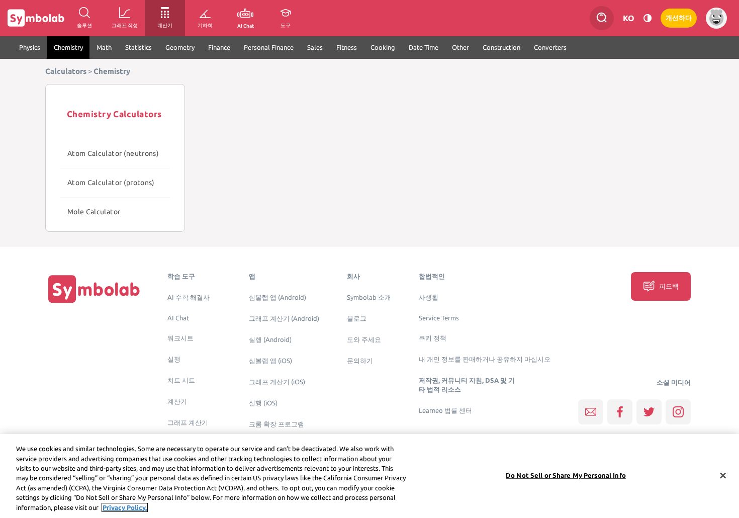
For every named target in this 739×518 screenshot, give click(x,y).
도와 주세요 (364, 339)
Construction (501, 47)
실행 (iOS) (263, 403)
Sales (315, 47)
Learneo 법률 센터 (445, 410)
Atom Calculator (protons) (111, 183)
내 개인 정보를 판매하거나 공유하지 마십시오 (484, 359)
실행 (173, 359)
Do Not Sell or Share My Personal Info (566, 474)
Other (460, 47)
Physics (29, 47)
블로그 (356, 318)
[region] (369, 476)
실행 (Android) (270, 339)
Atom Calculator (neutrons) (113, 153)
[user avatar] (716, 18)
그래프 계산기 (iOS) (277, 382)
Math (104, 47)
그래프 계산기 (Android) (284, 318)
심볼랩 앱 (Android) (277, 297)
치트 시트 (181, 380)
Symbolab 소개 (369, 297)
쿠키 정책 (432, 338)
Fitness (346, 47)
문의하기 (360, 361)
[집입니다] (94, 289)
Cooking (383, 47)
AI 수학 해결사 (188, 297)
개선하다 (679, 18)
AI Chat (178, 318)
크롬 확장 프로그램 (276, 424)
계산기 (177, 401)
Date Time (423, 47)
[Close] (723, 475)
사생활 (428, 297)
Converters (550, 47)
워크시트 (180, 338)
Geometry (180, 47)
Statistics (138, 47)
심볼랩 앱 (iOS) (270, 361)
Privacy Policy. (125, 507)
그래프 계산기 (187, 422)
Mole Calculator (93, 212)
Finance (219, 47)
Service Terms (439, 318)
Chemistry (68, 47)
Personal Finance (269, 47)
